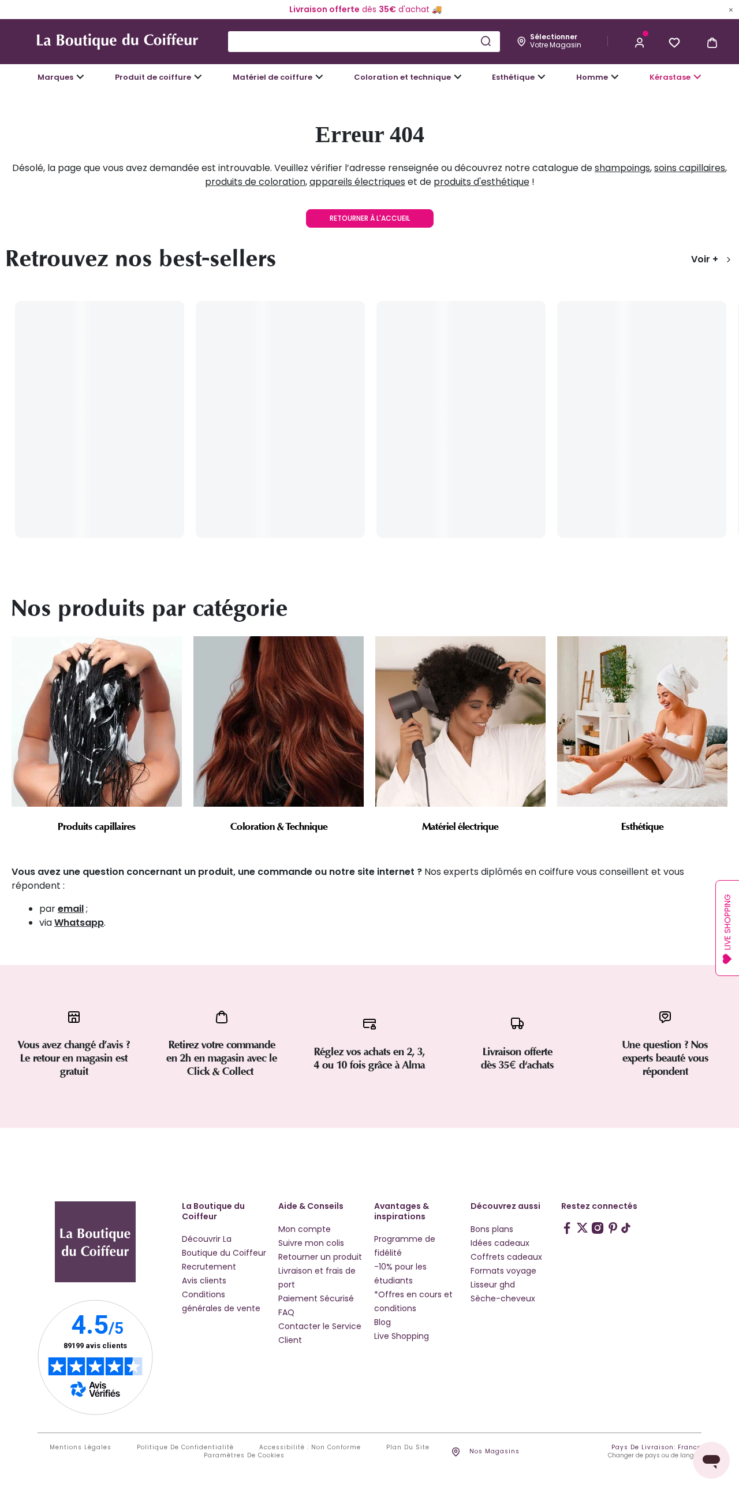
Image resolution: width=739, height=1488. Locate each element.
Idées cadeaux (500, 1243)
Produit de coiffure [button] (153, 77)
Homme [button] (592, 77)
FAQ (286, 1312)
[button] (639, 42)
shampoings (622, 168)
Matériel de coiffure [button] (272, 77)
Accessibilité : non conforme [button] (310, 1448)
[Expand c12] (458, 77)
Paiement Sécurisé (316, 1298)
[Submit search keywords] (485, 41)
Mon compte (304, 1229)
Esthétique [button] (513, 77)
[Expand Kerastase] (697, 77)
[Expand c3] (198, 77)
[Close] (731, 9)
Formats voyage (503, 1271)
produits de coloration (255, 181)
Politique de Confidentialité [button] (185, 1448)
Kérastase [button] (670, 77)
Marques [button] (55, 77)
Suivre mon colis (311, 1243)
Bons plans (492, 1229)
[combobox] (364, 42)
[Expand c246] (615, 77)
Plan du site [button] (408, 1448)
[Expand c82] (542, 77)
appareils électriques (357, 181)
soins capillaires (689, 168)
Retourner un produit (320, 1257)
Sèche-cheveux (503, 1298)
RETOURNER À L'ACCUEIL (370, 218)
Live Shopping (401, 1336)
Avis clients (204, 1280)
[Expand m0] (80, 77)
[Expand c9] (319, 77)
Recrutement (209, 1266)
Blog (382, 1322)
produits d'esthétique (481, 181)
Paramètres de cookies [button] (244, 1456)
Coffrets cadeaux (506, 1257)
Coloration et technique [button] (402, 77)
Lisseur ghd (493, 1284)
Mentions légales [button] (80, 1448)
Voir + (704, 259)
